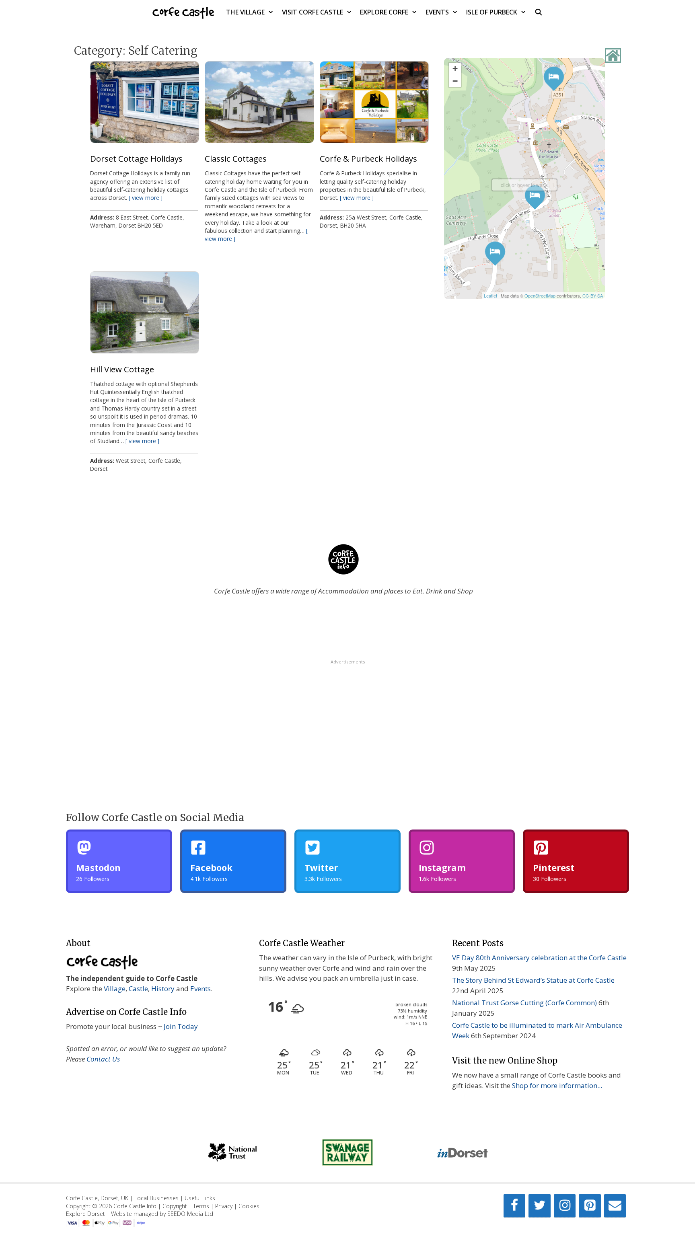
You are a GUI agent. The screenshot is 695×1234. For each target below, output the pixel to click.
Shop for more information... (557, 1085)
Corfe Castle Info (134, 1206)
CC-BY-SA (592, 295)
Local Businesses (156, 1198)
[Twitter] (539, 1205)
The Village (245, 12)
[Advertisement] (347, 721)
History (163, 988)
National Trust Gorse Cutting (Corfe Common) (524, 1002)
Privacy (223, 1206)
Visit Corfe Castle (312, 12)
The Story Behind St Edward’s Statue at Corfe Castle (533, 980)
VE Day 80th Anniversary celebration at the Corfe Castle (539, 957)
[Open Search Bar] (539, 12)
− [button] (455, 81)
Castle (138, 988)
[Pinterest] (589, 1205)
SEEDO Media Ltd (190, 1214)
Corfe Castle (183, 11)
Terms (201, 1206)
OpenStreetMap (539, 295)
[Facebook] (514, 1205)
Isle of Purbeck (491, 12)
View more (145, 197)
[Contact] (615, 1205)
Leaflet (490, 295)
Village (114, 988)
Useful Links (200, 1198)
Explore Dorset (85, 1214)
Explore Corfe (384, 12)
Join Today (181, 1026)
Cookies (249, 1206)
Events (437, 12)
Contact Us (103, 1059)
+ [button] (455, 69)
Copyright (174, 1206)
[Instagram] (565, 1205)
